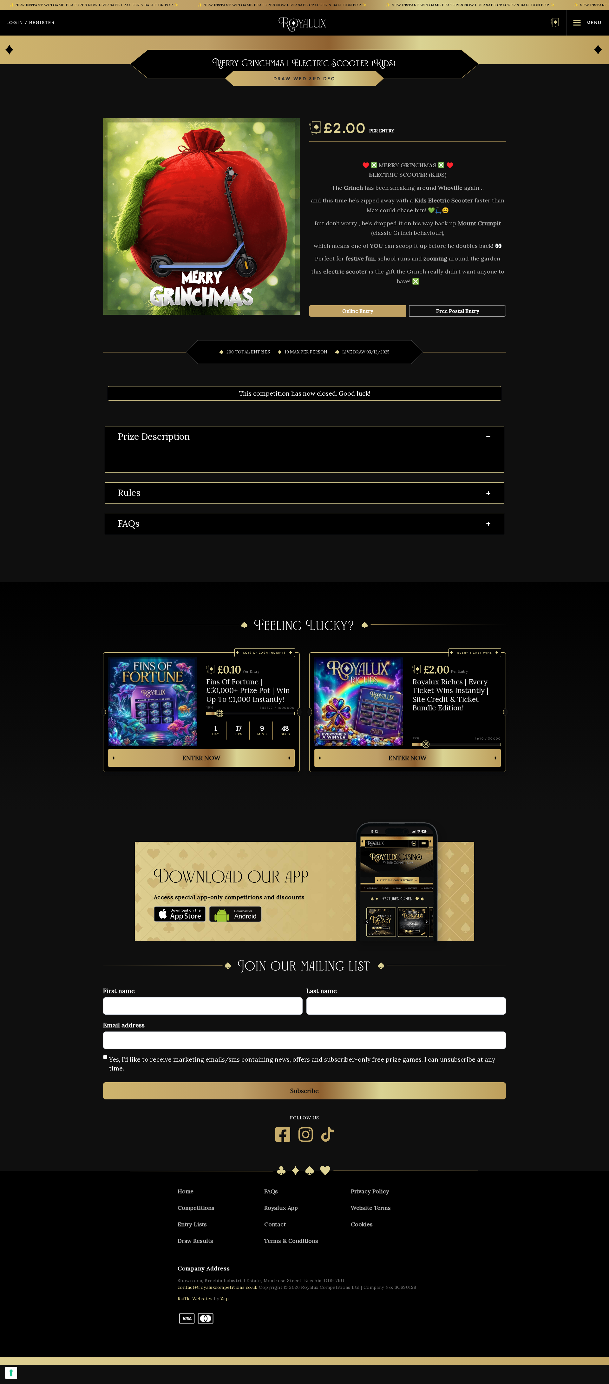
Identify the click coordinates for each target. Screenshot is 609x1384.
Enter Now (201, 758)
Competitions (196, 1207)
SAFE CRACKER (125, 5)
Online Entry (357, 311)
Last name (321, 991)
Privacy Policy (370, 1191)
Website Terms (371, 1207)
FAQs (129, 523)
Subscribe (304, 1091)
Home (185, 1191)
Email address (124, 1025)
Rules (129, 493)
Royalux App (281, 1207)
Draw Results (195, 1240)
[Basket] (555, 22)
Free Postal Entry (457, 311)
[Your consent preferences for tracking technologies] (11, 1373)
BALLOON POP (158, 5)
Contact (275, 1224)
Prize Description (154, 437)
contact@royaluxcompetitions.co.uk (218, 1287)
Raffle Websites (195, 1299)
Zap (224, 1299)
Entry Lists (192, 1224)
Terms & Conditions (291, 1240)
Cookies (362, 1224)
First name (119, 991)
